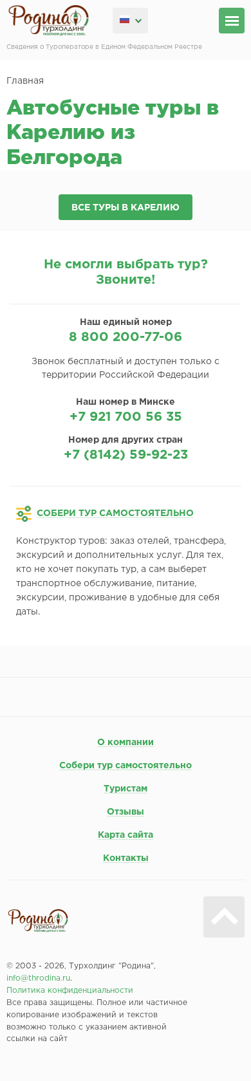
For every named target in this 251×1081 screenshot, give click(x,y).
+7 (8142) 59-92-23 (126, 455)
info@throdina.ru (38, 978)
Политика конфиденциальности (69, 990)
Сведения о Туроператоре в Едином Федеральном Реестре (104, 47)
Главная (25, 81)
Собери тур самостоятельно (125, 766)
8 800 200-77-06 (125, 337)
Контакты (126, 858)
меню (232, 20)
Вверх (224, 917)
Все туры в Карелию (125, 208)
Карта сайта (125, 835)
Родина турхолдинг (48, 20)
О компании (125, 742)
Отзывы (125, 812)
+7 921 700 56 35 (126, 417)
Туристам (125, 789)
